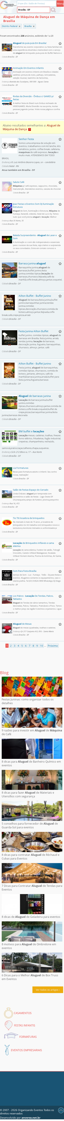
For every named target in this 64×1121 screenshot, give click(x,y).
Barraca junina (32, 263)
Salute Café (18, 182)
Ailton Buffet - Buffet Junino (35, 295)
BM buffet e (31, 431)
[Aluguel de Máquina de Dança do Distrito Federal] (34, 26)
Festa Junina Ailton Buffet (33, 331)
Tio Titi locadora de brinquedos (28, 518)
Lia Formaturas (20, 467)
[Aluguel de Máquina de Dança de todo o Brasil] (19, 26)
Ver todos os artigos (47, 989)
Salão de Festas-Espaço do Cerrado (30, 489)
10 (41, 645)
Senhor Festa (26, 139)
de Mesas (22, 623)
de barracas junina (35, 396)
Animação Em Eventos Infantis (28, 67)
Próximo (53, 645)
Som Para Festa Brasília (24, 570)
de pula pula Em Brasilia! (29, 43)
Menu (60, 3)
